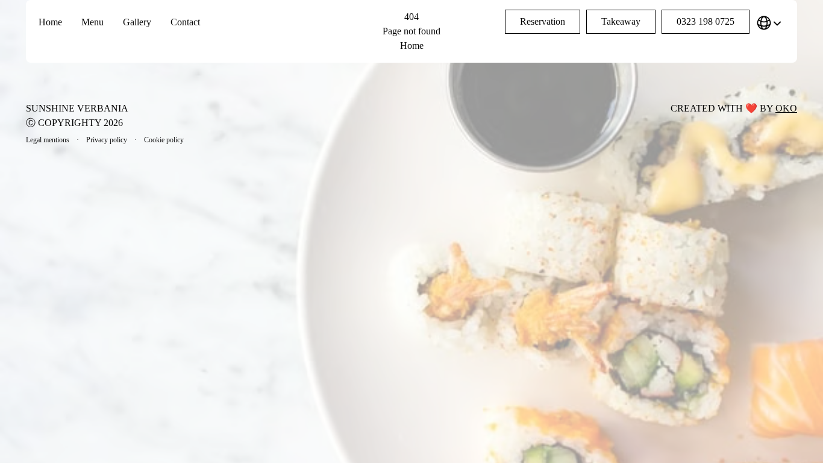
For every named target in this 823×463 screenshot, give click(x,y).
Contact (185, 22)
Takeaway (620, 21)
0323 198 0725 (705, 21)
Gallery (137, 22)
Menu (92, 22)
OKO (786, 108)
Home (50, 22)
